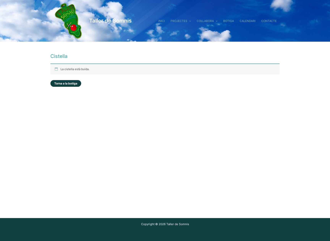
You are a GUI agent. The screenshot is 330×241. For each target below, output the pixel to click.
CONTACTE (269, 21)
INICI (161, 21)
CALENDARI (248, 21)
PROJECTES (179, 21)
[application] (189, 21)
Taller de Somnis (110, 20)
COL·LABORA (205, 21)
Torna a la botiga (65, 83)
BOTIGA (228, 21)
